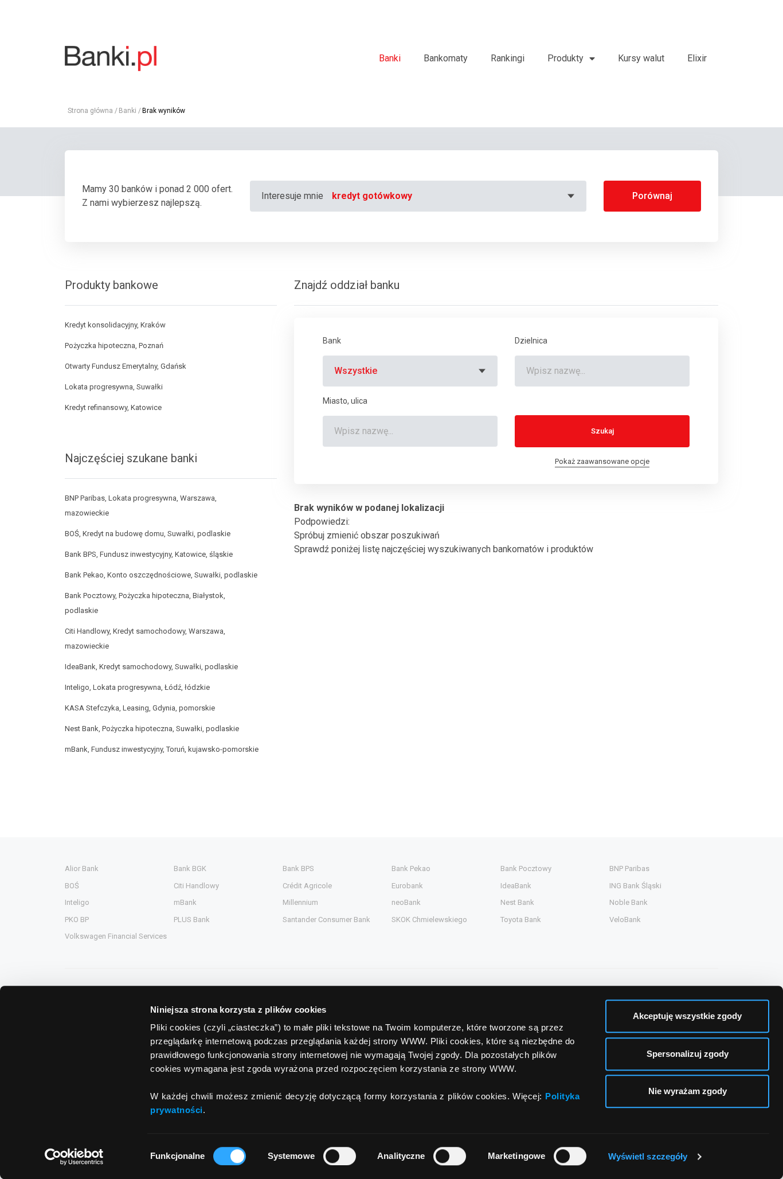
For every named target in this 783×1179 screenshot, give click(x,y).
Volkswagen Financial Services (116, 936)
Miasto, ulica (345, 400)
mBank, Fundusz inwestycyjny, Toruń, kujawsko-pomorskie (162, 749)
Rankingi (507, 58)
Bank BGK (190, 868)
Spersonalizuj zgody (688, 1054)
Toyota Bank (520, 919)
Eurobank (407, 885)
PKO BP (77, 919)
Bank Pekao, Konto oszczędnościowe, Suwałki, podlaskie (161, 575)
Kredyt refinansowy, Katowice (113, 407)
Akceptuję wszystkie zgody (687, 1016)
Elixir (697, 58)
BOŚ (72, 885)
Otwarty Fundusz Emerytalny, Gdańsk (125, 366)
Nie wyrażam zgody (687, 1091)
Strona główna (90, 111)
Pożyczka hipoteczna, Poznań (114, 345)
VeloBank (625, 919)
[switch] (339, 1156)
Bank (332, 340)
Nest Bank (517, 902)
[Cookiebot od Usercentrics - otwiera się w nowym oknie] (74, 1156)
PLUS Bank (192, 919)
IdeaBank (515, 885)
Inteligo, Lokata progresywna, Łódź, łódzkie (137, 687)
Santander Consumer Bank (326, 919)
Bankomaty (446, 58)
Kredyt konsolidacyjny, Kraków (115, 325)
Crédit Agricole (307, 885)
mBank (185, 902)
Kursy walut (641, 58)
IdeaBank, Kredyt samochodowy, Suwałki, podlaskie (151, 666)
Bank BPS (298, 868)
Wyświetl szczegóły (648, 1156)
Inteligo (77, 902)
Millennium (300, 902)
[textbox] (454, 196)
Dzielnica (531, 340)
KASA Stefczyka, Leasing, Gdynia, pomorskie (140, 708)
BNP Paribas (629, 868)
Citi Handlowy (196, 885)
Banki (390, 58)
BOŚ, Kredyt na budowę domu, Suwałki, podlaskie (147, 533)
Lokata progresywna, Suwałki (114, 386)
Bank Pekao (410, 868)
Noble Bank (628, 902)
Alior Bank (82, 868)
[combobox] (454, 196)
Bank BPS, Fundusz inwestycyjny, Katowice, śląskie (149, 554)
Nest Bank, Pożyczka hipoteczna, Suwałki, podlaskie (152, 728)
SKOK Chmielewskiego (429, 919)
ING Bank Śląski (635, 885)
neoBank (406, 902)
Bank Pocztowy (525, 868)
